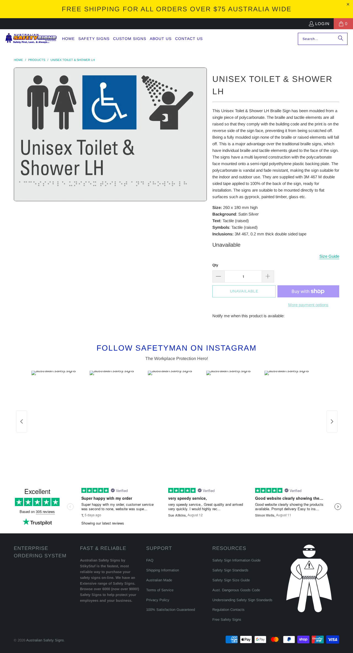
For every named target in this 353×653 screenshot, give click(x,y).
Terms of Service (159, 590)
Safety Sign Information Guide (236, 560)
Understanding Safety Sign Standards (242, 600)
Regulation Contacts (228, 610)
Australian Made (159, 580)
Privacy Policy (157, 600)
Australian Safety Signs (45, 640)
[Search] (340, 39)
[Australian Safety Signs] (31, 38)
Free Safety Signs (226, 619)
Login (322, 23)
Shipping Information (162, 570)
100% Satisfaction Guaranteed (170, 610)
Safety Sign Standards (230, 570)
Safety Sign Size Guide (231, 580)
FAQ (149, 560)
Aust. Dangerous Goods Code (236, 590)
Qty (215, 265)
